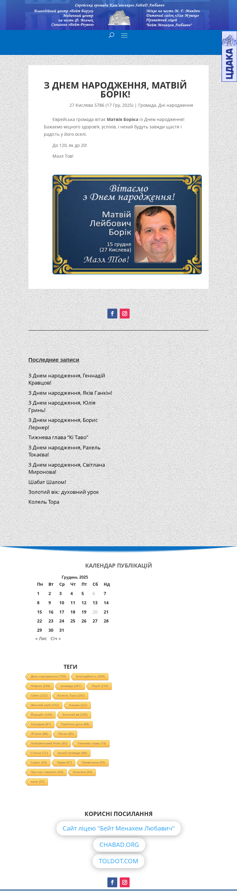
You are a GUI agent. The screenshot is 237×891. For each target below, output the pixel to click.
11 (72, 603)
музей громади (72, 753)
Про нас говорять (47, 772)
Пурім (64, 762)
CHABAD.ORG (119, 844)
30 (50, 630)
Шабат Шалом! (47, 481)
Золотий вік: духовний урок (63, 491)
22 (39, 621)
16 (50, 612)
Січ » (56, 638)
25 (72, 621)
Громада (147, 105)
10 (61, 603)
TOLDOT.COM (118, 861)
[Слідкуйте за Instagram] (125, 314)
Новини (40, 686)
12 (83, 603)
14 (106, 603)
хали (37, 781)
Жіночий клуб (45, 705)
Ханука (78, 705)
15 (39, 612)
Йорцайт (41, 714)
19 (83, 612)
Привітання (93, 762)
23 (50, 621)
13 (95, 603)
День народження (48, 676)
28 (106, 621)
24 (61, 621)
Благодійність (90, 676)
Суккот (39, 762)
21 (106, 612)
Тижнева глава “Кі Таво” (58, 437)
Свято (39, 695)
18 (72, 612)
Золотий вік (75, 714)
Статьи (39, 753)
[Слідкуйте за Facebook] (112, 314)
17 (61, 612)
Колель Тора (43, 501)
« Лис (41, 638)
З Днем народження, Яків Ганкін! (70, 392)
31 (61, 630)
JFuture (39, 733)
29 (39, 630)
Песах (66, 733)
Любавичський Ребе (49, 743)
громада (70, 686)
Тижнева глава (91, 743)
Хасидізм (41, 724)
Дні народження (175, 105)
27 (95, 621)
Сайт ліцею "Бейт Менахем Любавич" (119, 828)
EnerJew (82, 772)
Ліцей (100, 686)
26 (83, 621)
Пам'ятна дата (75, 724)
